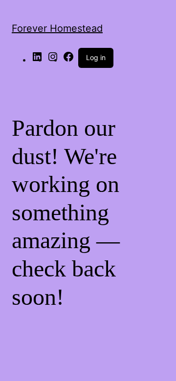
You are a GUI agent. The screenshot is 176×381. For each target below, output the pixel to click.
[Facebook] (68, 59)
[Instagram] (53, 59)
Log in (96, 57)
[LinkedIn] (37, 59)
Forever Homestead (57, 28)
